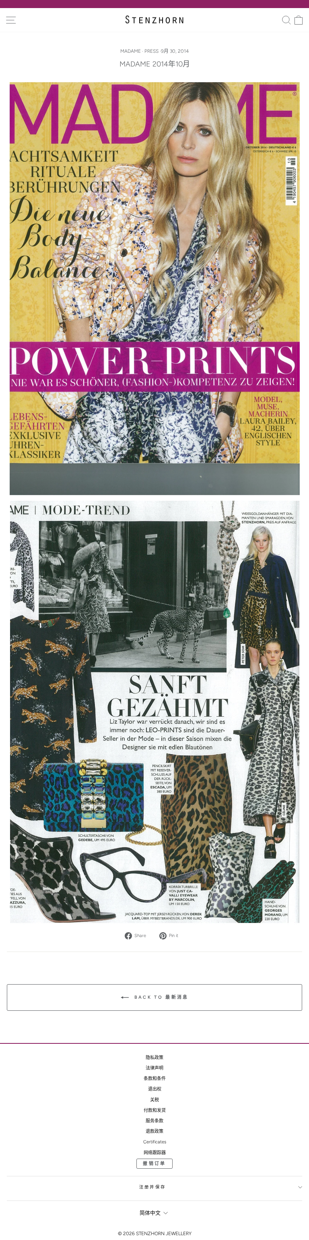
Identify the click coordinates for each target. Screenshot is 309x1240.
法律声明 (154, 1068)
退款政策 (154, 1131)
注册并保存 (152, 1187)
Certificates (154, 1142)
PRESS (151, 51)
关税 (154, 1100)
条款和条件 (155, 1078)
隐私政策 (154, 1057)
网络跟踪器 (155, 1152)
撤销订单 (154, 1163)
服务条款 (154, 1121)
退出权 (154, 1089)
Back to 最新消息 (160, 997)
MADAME (130, 51)
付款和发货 (155, 1110)
